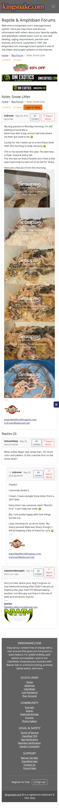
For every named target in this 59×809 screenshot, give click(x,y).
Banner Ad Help (29, 757)
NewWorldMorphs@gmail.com (21, 607)
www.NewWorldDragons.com (20, 419)
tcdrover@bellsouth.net (17, 423)
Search (7, 59)
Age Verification (29, 739)
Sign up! (40, 782)
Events (29, 710)
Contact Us (30, 764)
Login (18, 59)
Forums (29, 717)
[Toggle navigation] (53, 6)
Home (5, 55)
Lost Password (30, 692)
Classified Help (30, 761)
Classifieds (29, 689)
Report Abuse (49, 117)
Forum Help (29, 768)
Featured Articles (29, 714)
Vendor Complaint (29, 746)
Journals (29, 707)
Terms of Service (30, 732)
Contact (35, 119)
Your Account (29, 696)
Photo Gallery (29, 721)
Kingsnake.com (13, 794)
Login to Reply (33, 107)
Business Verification (29, 743)
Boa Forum (17, 55)
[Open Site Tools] (56, 404)
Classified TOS (29, 736)
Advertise (29, 685)
